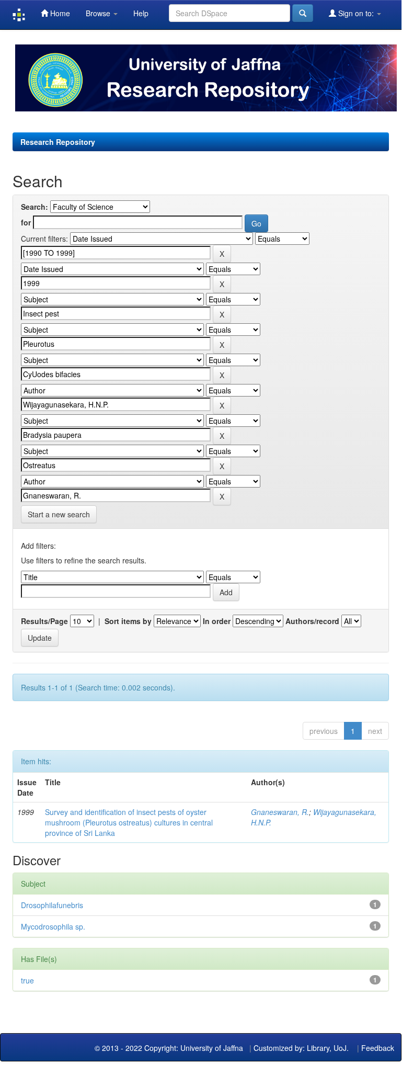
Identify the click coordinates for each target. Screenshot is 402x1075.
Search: (34, 206)
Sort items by (128, 621)
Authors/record (312, 621)
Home (59, 13)
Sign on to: (356, 13)
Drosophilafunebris (52, 905)
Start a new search (59, 514)
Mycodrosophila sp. (53, 926)
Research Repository (57, 142)
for (26, 222)
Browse (99, 13)
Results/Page (44, 621)
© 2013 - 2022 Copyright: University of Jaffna (170, 1048)
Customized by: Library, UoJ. (301, 1048)
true (27, 980)
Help (140, 13)
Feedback (377, 1048)
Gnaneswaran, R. (280, 812)
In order (217, 621)
